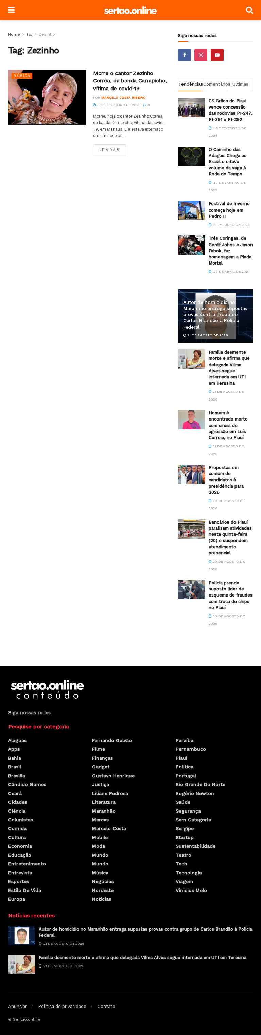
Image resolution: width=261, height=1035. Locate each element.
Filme (98, 749)
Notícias (101, 899)
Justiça (100, 784)
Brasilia (16, 775)
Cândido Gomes (27, 784)
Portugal (186, 775)
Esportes (18, 881)
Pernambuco (191, 749)
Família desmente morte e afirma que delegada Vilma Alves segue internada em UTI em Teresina (142, 957)
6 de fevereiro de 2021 (118, 105)
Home (14, 34)
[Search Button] (249, 10)
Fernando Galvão (112, 740)
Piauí (181, 758)
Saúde (183, 802)
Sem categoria (193, 819)
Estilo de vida (24, 890)
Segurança (188, 811)
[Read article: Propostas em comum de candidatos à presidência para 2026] (191, 474)
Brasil (14, 766)
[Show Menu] (11, 10)
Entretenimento (27, 863)
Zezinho (47, 34)
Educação (19, 855)
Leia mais (113, 148)
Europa (16, 899)
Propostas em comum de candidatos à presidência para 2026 (226, 480)
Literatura (104, 802)
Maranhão (104, 811)
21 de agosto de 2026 (207, 335)
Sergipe (185, 828)
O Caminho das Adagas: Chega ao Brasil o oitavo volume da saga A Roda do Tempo (228, 162)
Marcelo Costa (109, 828)
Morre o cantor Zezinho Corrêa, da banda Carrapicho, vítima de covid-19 (130, 81)
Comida (17, 828)
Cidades (17, 802)
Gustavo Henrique (113, 775)
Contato (106, 1006)
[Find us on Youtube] (217, 55)
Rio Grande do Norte (200, 784)
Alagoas (17, 740)
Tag (29, 34)
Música (22, 76)
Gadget (100, 766)
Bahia (14, 758)
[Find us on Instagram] (200, 55)
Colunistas (20, 819)
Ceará (15, 793)
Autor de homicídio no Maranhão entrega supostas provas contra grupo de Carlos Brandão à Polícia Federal (215, 314)
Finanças (102, 758)
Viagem (184, 881)
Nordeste (103, 890)
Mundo (100, 855)
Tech (181, 863)
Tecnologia (189, 872)
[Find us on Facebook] (184, 55)
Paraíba (184, 740)
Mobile (100, 837)
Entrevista (20, 872)
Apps (14, 749)
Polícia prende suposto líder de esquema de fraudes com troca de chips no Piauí (231, 595)
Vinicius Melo (191, 890)
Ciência (16, 811)
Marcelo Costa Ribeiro (123, 97)
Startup (185, 837)
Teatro (183, 855)
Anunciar (17, 1006)
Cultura (17, 837)
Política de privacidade (62, 1006)
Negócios (103, 881)
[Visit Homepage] (130, 10)
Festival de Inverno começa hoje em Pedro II (229, 209)
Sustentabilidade (195, 846)
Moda (98, 846)
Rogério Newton (195, 793)
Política (184, 766)
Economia (20, 846)
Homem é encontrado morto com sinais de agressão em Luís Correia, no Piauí (228, 425)
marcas (100, 819)
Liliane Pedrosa (110, 793)
